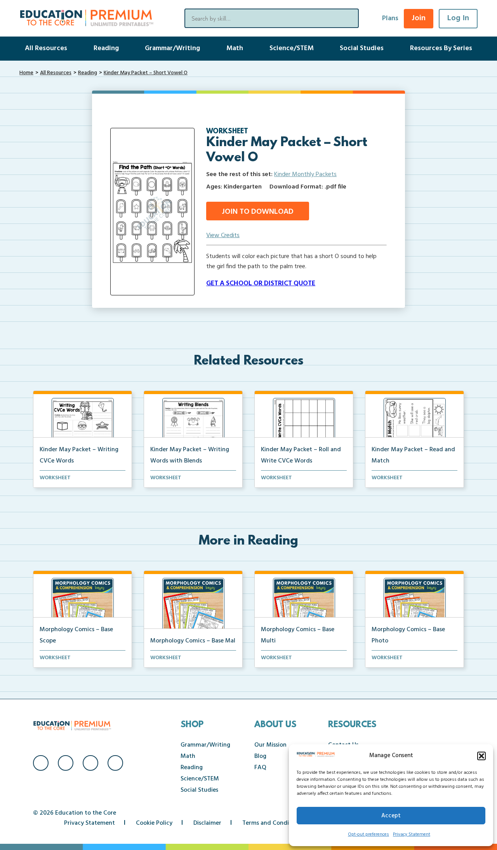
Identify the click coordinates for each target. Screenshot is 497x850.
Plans (390, 18)
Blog (260, 756)
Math (234, 48)
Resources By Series (441, 48)
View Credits (223, 235)
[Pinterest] (115, 763)
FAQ (260, 768)
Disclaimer (207, 823)
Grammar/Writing (172, 48)
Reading (106, 48)
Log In (458, 18)
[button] (481, 756)
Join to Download (258, 212)
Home (26, 72)
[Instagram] (66, 763)
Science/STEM (291, 48)
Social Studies (362, 48)
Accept (391, 815)
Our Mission (270, 745)
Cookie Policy (154, 823)
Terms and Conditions (272, 823)
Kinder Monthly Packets (305, 174)
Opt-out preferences (368, 834)
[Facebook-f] (41, 763)
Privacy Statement (411, 834)
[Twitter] (90, 763)
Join (419, 18)
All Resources (46, 48)
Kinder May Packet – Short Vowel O (146, 72)
